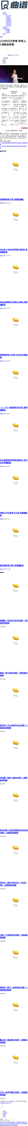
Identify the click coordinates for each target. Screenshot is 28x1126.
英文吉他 (8, 25)
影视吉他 (8, 20)
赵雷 (9, 1125)
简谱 (4, 34)
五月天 (6, 1122)
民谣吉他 (8, 24)
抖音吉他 (8, 22)
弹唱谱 (8, 30)
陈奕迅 (16, 1125)
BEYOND (2, 1122)
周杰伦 (13, 1122)
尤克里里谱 (6, 29)
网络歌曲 (8, 19)
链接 (9, 141)
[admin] (4, 55)
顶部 (4, 1116)
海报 (5, 141)
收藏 (2, 141)
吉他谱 (5, 14)
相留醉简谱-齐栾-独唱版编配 (12, 199)
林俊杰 (12, 1123)
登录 (1, 36)
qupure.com (12, 1101)
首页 (4, 12)
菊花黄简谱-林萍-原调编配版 (12, 565)
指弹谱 (8, 17)
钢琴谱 (5, 27)
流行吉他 (8, 15)
